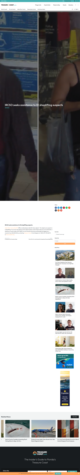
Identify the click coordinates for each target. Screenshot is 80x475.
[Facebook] (74, 1)
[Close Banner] (78, 473)
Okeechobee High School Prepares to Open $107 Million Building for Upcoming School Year (64, 350)
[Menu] (75, 5)
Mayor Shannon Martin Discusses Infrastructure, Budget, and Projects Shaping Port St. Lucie (63, 315)
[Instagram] (76, 1)
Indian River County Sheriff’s (11, 228)
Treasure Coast (27, 233)
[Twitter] (78, 1)
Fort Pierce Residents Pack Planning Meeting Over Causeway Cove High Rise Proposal (64, 264)
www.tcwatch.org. (10, 234)
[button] (72, 9)
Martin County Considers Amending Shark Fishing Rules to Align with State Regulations (64, 298)
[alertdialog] (40, 473)
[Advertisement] (28, 213)
